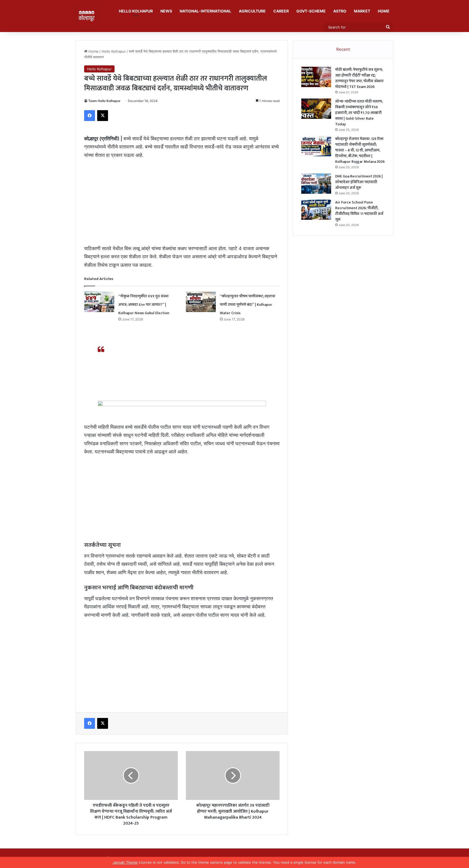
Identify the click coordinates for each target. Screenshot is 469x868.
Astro (339, 11)
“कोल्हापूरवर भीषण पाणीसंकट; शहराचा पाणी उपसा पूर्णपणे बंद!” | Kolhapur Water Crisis (247, 304)
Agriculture (252, 11)
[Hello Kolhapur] (86, 16)
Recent (343, 49)
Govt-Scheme (311, 11)
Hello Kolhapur (136, 11)
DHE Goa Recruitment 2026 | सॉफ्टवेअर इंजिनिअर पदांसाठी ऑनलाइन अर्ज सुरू (359, 182)
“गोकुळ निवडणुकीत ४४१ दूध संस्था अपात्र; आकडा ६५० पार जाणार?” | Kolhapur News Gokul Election (143, 304)
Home (383, 11)
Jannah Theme (125, 862)
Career (281, 11)
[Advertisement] (182, 204)
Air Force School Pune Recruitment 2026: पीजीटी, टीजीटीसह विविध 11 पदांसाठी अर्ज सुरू (359, 210)
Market (362, 11)
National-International (205, 11)
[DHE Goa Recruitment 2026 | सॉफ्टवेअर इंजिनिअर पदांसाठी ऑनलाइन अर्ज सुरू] (316, 183)
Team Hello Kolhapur (104, 101)
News (166, 11)
